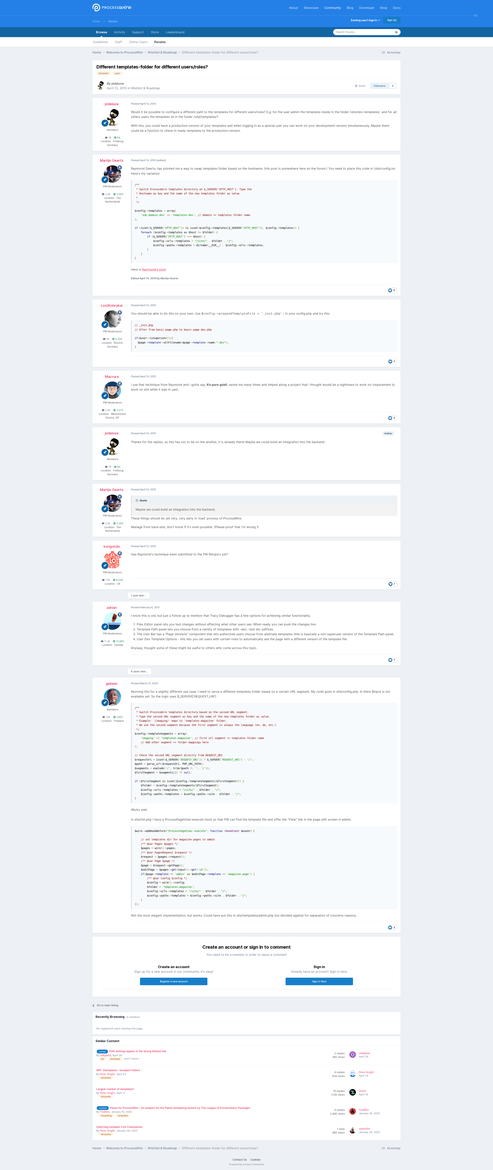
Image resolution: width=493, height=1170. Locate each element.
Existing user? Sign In (364, 20)
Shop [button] (383, 8)
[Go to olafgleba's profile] (353, 1055)
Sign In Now (319, 981)
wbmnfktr (365, 1128)
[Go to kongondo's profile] (112, 560)
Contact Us (240, 1159)
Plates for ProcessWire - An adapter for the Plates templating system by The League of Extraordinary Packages (180, 1107)
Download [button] (366, 8)
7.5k (107, 579)
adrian (112, 608)
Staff (118, 42)
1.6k (107, 716)
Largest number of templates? (115, 1089)
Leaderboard (175, 32)
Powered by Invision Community (246, 1164)
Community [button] (332, 8)
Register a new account (174, 981)
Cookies (255, 1159)
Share (361, 85)
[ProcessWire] (111, 7)
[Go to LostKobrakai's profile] (112, 319)
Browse (101, 32)
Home (96, 21)
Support (138, 32)
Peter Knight (107, 1074)
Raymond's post (154, 269)
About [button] (293, 8)
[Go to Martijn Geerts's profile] (112, 174)
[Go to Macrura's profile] (112, 390)
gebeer (112, 684)
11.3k (106, 641)
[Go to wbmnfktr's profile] (353, 1131)
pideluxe (117, 83)
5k (107, 338)
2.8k (107, 194)
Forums (112, 21)
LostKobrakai (111, 305)
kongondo (112, 546)
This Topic (381, 32)
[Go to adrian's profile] (112, 621)
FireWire (105, 1111)
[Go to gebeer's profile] (112, 697)
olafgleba (105, 1055)
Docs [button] (397, 8)
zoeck (362, 1090)
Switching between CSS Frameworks (119, 1126)
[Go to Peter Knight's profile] (353, 1074)
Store (155, 32)
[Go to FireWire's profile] (353, 1112)
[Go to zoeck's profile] (353, 1093)
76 (109, 137)
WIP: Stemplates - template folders (118, 1070)
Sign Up (392, 20)
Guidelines (100, 42)
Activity (119, 32)
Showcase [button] (311, 8)
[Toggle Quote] (137, 500)
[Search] (396, 32)
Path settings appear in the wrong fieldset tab (137, 1051)
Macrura (112, 377)
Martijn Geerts (111, 160)
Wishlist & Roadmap (145, 88)
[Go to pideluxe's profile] (100, 85)
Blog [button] (350, 8)
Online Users (138, 42)
